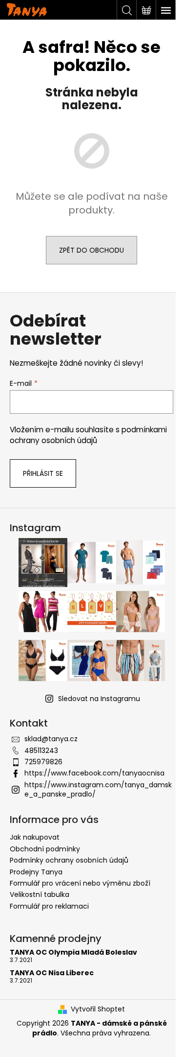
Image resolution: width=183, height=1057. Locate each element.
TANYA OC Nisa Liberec (52, 973)
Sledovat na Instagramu (99, 699)
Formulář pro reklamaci (49, 906)
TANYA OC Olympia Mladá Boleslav (73, 952)
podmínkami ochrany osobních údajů (88, 435)
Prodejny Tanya (36, 872)
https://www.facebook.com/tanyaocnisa (94, 773)
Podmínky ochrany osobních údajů (69, 860)
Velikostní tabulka (39, 894)
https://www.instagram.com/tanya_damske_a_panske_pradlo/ (98, 789)
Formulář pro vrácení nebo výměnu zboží (80, 883)
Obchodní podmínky (45, 849)
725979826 (43, 762)
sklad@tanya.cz (51, 739)
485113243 (41, 750)
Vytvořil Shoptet (98, 1009)
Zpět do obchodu (91, 250)
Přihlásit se (43, 473)
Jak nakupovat (35, 837)
